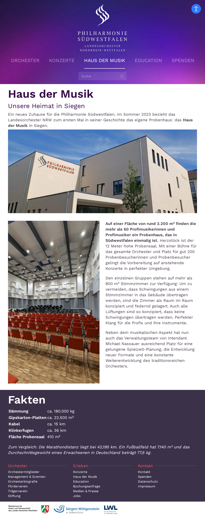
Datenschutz (148, 481)
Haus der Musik (104, 60)
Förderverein (18, 486)
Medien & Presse (85, 491)
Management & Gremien (26, 477)
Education (148, 60)
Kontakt (144, 472)
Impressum (146, 486)
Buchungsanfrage (86, 486)
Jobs (76, 496)
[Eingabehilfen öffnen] (196, 9)
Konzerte (61, 60)
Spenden (183, 60)
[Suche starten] (122, 76)
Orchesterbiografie (22, 481)
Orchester (25, 60)
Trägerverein (17, 491)
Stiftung (14, 496)
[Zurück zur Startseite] (102, 28)
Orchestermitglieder (23, 472)
